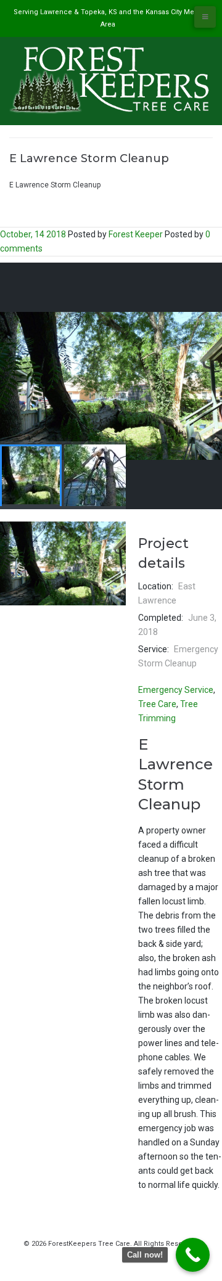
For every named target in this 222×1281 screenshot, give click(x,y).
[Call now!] (193, 1255)
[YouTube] (118, 1256)
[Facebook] (90, 1256)
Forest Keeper (136, 234)
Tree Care (157, 704)
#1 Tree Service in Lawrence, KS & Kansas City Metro (98, 172)
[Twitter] (104, 1256)
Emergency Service (175, 690)
